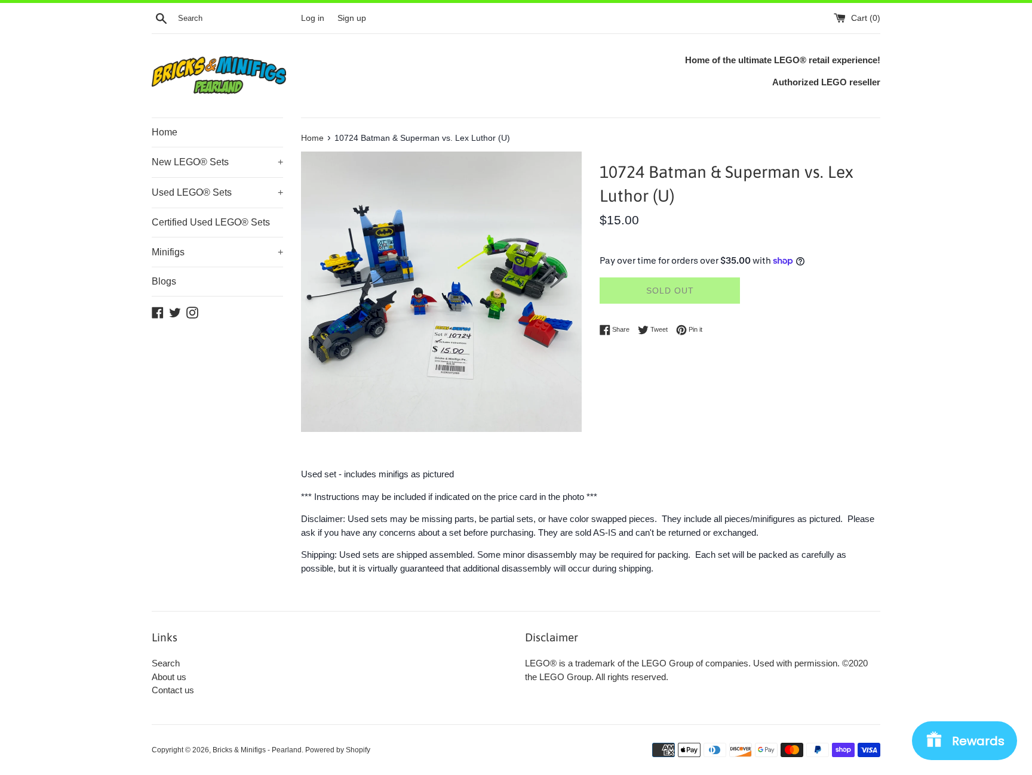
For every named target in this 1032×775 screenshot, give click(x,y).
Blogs (164, 281)
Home (164, 132)
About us (169, 677)
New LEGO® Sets (217, 162)
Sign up (351, 18)
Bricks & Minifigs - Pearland (257, 750)
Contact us (173, 690)
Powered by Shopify (337, 750)
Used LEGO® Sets (217, 192)
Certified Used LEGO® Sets (211, 222)
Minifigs (217, 252)
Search (166, 663)
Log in (312, 18)
